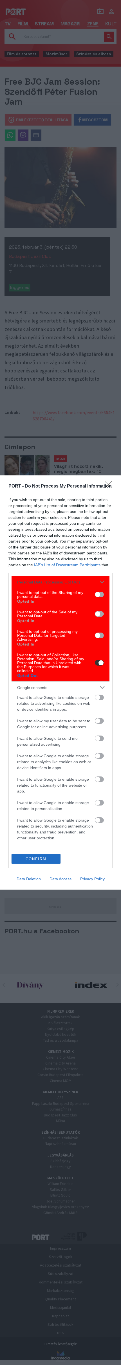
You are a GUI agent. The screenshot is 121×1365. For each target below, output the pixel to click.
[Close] (110, 486)
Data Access (60, 879)
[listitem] (60, 582)
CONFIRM (36, 859)
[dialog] (60, 682)
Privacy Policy (92, 879)
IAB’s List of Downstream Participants (67, 565)
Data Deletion (29, 879)
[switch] (99, 594)
